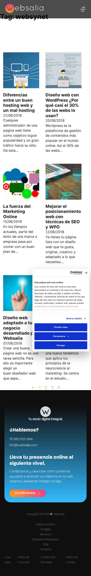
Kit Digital (45, 529)
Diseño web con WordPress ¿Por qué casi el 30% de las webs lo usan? (62, 105)
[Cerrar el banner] (86, 273)
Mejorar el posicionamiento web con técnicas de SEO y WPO (63, 217)
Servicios (45, 534)
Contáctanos (25, 493)
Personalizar (59, 336)
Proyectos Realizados (45, 539)
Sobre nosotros (45, 524)
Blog (45, 544)
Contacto (45, 549)
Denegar (61, 345)
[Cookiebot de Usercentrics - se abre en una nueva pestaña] (70, 273)
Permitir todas (61, 327)
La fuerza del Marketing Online (17, 211)
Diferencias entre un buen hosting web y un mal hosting (19, 102)
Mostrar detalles (74, 318)
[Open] (83, 9)
